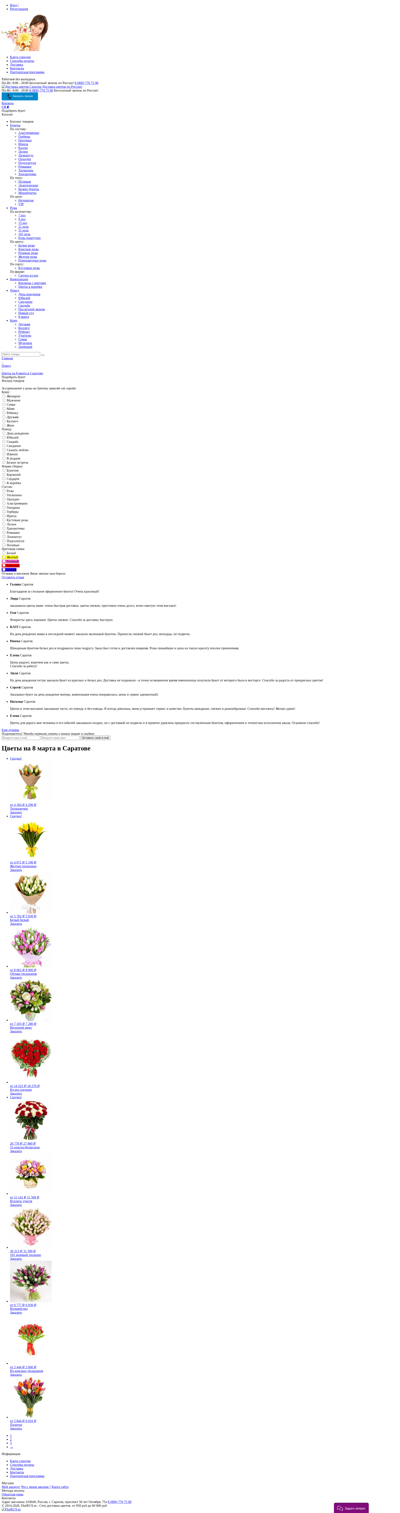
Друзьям (24, 324)
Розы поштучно (29, 238)
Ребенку (24, 332)
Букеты (15, 125)
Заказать (16, 812)
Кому (14, 320)
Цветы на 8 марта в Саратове (22, 373)
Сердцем (12, 479)
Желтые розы (27, 256)
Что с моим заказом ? (36, 1487)
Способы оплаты (22, 61)
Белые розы (26, 245)
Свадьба (24, 305)
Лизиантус (26, 155)
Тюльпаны (25, 170)
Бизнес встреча (17, 462)
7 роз (21, 215)
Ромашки (24, 166)
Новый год (26, 313)
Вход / (14, 5)
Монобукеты (27, 193)
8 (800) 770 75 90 (86, 83)
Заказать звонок (22, 96)
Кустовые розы (29, 268)
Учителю (24, 335)
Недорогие (26, 200)
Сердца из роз (28, 275)
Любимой (25, 347)
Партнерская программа (27, 72)
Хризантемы (27, 174)
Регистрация (19, 9)
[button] (351, 1508)
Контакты (17, 68)
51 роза (23, 230)
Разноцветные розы (32, 260)
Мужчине (25, 343)
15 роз (22, 223)
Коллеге (24, 328)
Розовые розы (28, 253)
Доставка (16, 64)
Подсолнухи (27, 163)
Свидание (25, 301)
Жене (10, 425)
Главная (7, 358)
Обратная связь (12, 1494)
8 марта (23, 316)
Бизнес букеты (28, 189)
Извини (12, 454)
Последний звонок (31, 309)
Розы (13, 208)
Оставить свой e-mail (95, 737)
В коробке (13, 483)
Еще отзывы (10, 730)
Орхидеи (24, 159)
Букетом (12, 470)
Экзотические (28, 185)
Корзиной (13, 474)
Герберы (24, 136)
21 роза (23, 226)
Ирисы (23, 144)
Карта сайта (60, 1487)
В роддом (13, 458)
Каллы (23, 148)
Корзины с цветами (32, 283)
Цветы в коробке (30, 286)
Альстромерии (28, 133)
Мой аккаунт (11, 1487)
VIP (21, 204)
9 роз (21, 219)
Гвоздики (25, 140)
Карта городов (20, 57)
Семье (22, 339)
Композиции (19, 279)
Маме (10, 408)
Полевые (24, 181)
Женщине (13, 396)
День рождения (29, 294)
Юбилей (24, 298)
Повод (14, 290)
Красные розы (28, 249)
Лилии (23, 151)
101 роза (24, 234)
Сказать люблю (17, 450)
